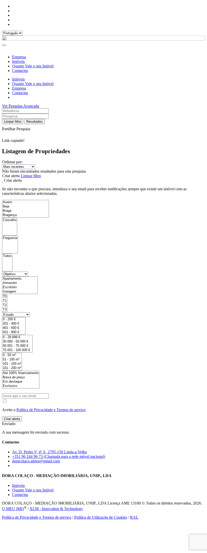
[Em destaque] (20, 382)
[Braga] (25, 211)
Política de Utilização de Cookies (100, 517)
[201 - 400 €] (13, 324)
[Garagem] (19, 291)
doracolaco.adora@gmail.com (36, 461)
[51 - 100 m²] (12, 359)
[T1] (4, 301)
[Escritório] (19, 287)
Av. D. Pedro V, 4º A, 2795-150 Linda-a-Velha (49, 452)
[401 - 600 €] (13, 328)
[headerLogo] (103, 39)
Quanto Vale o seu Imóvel (33, 66)
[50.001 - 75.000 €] (17, 346)
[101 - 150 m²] (12, 364)
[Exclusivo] (20, 386)
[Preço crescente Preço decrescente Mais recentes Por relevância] (103, 166)
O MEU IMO (13, 509)
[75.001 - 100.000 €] (17, 350)
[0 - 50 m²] (12, 355)
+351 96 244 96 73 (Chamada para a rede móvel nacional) (58, 456)
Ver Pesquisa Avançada (20, 106)
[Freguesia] (10, 238)
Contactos (20, 70)
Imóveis (18, 61)
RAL (134, 517)
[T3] (4, 309)
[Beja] (25, 206)
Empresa (19, 57)
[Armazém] (19, 283)
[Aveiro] (25, 202)
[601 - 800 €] (13, 332)
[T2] (4, 305)
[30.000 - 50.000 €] (17, 341)
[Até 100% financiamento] (20, 373)
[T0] (4, 297)
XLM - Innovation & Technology (56, 509)
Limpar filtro (12, 121)
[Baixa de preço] (20, 377)
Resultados (34, 121)
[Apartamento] (19, 279)
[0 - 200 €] (13, 319)
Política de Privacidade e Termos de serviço (51, 410)
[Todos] (7, 256)
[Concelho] (9, 220)
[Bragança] (25, 215)
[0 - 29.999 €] (17, 337)
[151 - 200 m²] (12, 368)
